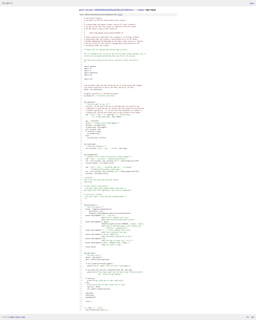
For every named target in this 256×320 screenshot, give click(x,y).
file (120, 14)
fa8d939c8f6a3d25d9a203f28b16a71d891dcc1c (114, 9)
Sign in (252, 3)
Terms (23, 317)
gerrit (81, 9)
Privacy (17, 317)
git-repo (89, 9)
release (141, 9)
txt (247, 317)
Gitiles (12, 317)
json (252, 317)
